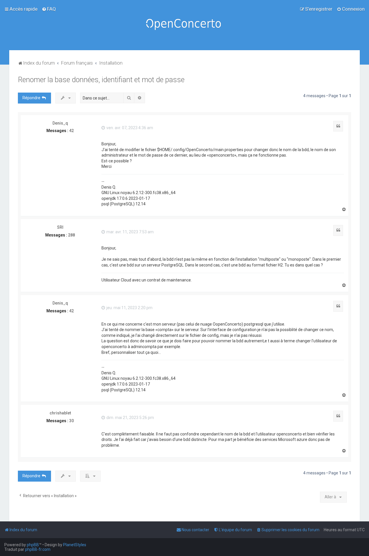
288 (71, 235)
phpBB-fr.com (37, 549)
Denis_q (60, 123)
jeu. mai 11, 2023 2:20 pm (129, 307)
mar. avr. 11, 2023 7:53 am (130, 232)
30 (71, 420)
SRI (60, 227)
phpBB (33, 544)
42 (71, 130)
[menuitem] (49, 9)
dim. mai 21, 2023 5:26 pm (130, 417)
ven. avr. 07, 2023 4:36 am (129, 127)
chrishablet (60, 413)
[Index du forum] (184, 25)
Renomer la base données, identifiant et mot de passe (101, 80)
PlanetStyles (74, 544)
